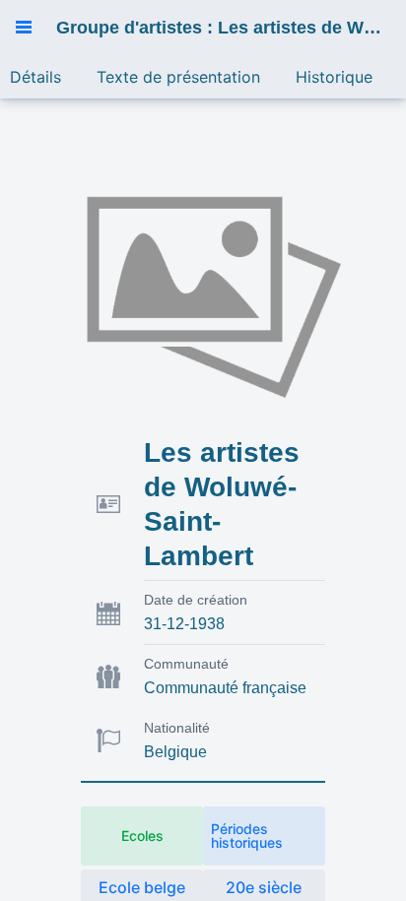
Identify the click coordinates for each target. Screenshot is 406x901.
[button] (24, 27)
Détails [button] (35, 77)
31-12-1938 (184, 623)
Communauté (186, 664)
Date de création (195, 600)
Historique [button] (334, 77)
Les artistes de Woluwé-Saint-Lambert (222, 504)
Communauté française (225, 687)
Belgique (175, 751)
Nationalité (177, 728)
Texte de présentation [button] (178, 77)
